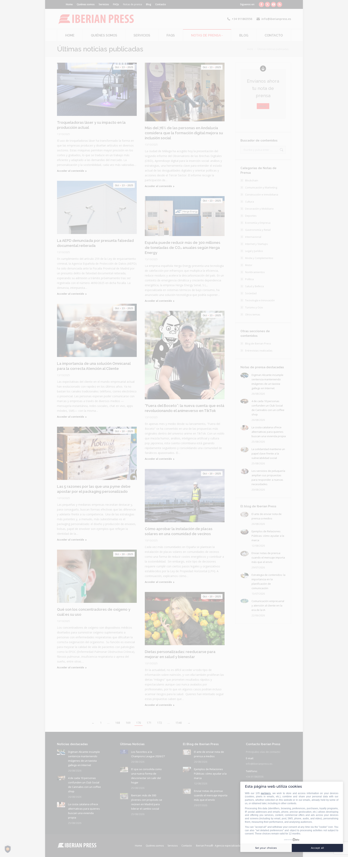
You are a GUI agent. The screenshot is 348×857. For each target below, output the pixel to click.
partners (266, 793)
